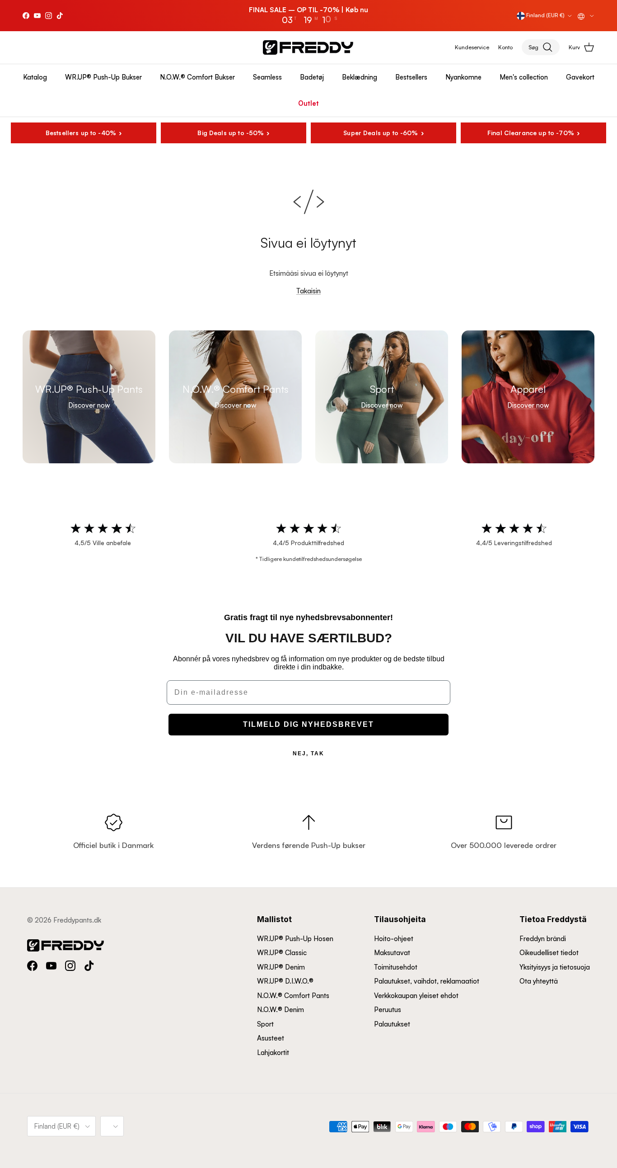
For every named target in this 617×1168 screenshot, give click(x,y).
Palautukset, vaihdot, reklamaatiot (426, 981)
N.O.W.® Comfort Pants (293, 995)
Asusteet (270, 1038)
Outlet (308, 103)
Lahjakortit (273, 1052)
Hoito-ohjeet (393, 938)
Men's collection (524, 77)
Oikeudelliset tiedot (549, 952)
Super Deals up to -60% (380, 133)
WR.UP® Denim (281, 967)
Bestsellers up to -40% (81, 133)
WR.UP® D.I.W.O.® (285, 981)
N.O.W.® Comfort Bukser (197, 77)
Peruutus (387, 1009)
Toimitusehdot (395, 967)
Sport (265, 1024)
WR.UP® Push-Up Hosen (295, 938)
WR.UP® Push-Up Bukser (103, 77)
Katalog (35, 77)
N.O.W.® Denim (280, 1009)
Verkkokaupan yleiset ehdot (416, 995)
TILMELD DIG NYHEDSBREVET (308, 724)
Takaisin (308, 291)
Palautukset (392, 1024)
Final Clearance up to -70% (530, 133)
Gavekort (580, 77)
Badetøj (312, 77)
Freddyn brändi (542, 938)
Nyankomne (463, 77)
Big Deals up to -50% (230, 133)
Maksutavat (392, 952)
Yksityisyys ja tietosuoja (554, 967)
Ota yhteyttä (538, 981)
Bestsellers (411, 77)
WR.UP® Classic (282, 952)
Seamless (267, 77)
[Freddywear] (308, 47)
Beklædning (359, 77)
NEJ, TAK (308, 753)
